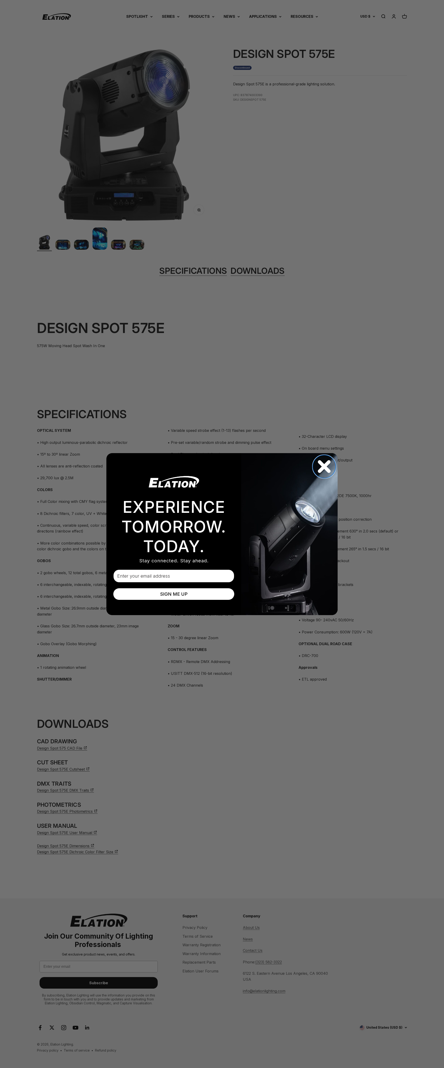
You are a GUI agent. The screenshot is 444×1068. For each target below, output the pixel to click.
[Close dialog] (324, 466)
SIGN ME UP (174, 594)
